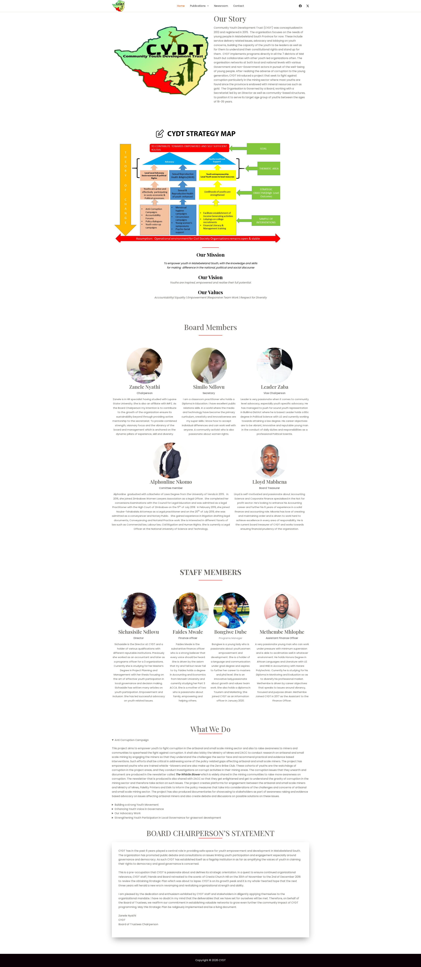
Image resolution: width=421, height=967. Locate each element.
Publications (198, 6)
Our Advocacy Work (128, 813)
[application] (207, 6)
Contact (238, 6)
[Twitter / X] (307, 5)
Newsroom (221, 6)
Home (181, 6)
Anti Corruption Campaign (132, 740)
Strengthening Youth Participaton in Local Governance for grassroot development (168, 818)
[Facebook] (300, 5)
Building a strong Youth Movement (137, 805)
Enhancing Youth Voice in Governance (139, 809)
